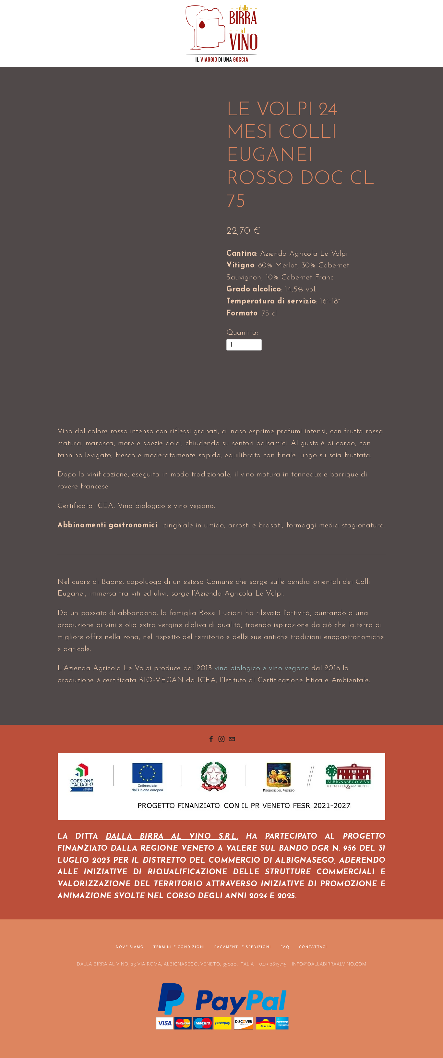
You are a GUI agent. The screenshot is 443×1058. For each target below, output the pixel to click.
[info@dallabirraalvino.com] (232, 739)
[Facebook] (211, 739)
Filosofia (46, 70)
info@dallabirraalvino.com (329, 963)
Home (15, 70)
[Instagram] (221, 739)
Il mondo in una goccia (124, 70)
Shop (77, 70)
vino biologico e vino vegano (261, 668)
